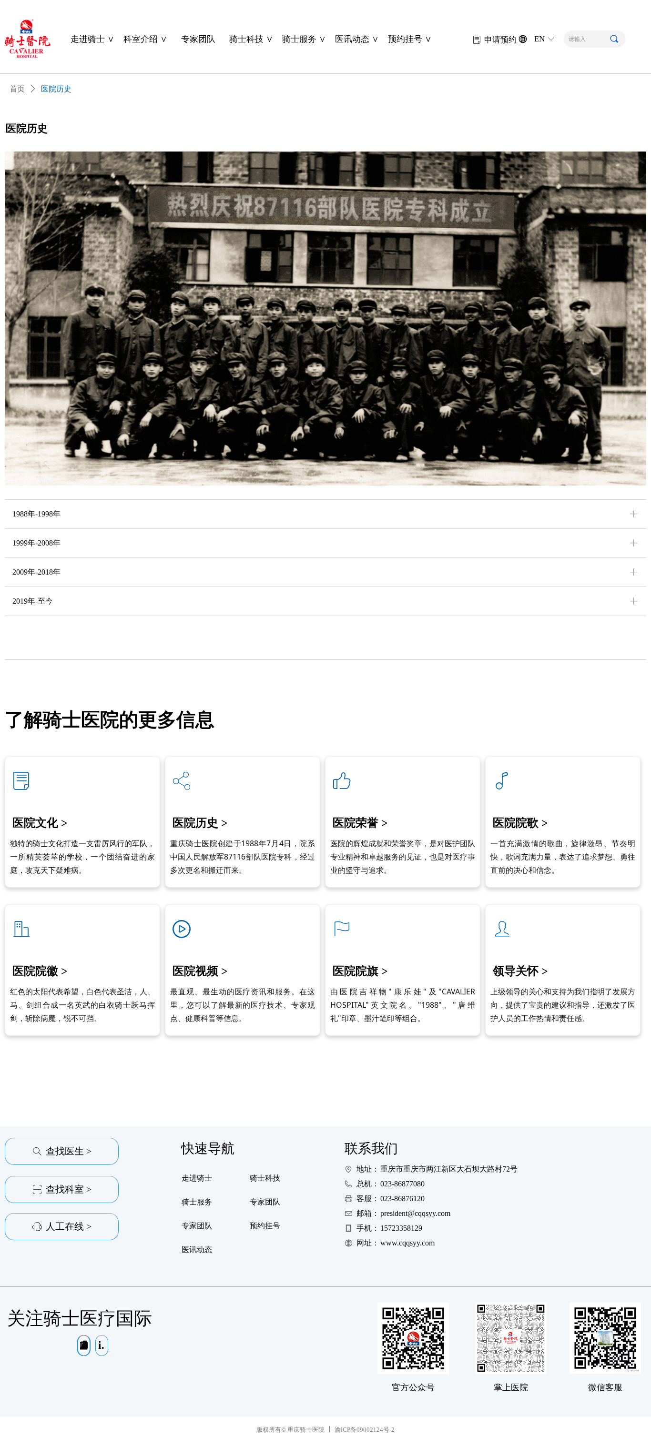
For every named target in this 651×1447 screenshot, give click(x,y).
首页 (17, 89)
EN (539, 38)
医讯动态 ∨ (357, 39)
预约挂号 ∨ (410, 39)
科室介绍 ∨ (145, 39)
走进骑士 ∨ (92, 39)
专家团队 (198, 39)
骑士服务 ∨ (304, 39)
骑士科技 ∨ (251, 39)
